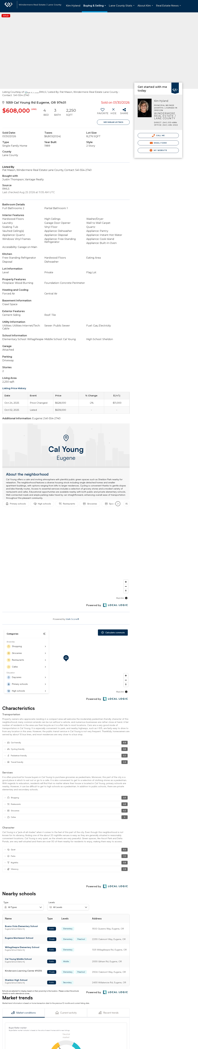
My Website (160, 150)
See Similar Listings (113, 122)
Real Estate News (169, 8)
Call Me (160, 135)
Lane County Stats (122, 8)
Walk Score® (72, 619)
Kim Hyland (73, 5)
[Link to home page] (8, 6)
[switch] (102, 112)
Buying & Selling (95, 8)
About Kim (146, 8)
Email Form (160, 143)
